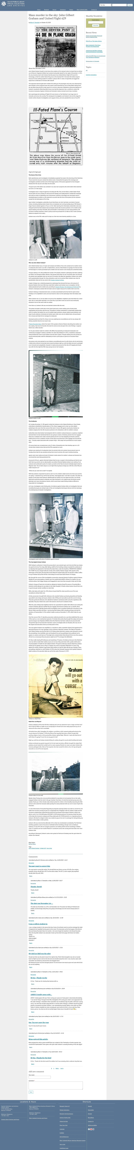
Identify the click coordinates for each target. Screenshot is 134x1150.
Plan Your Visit (63, 1125)
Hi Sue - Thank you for (39, 978)
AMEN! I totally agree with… (41, 994)
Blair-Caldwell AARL (82, 9)
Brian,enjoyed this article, (38, 1039)
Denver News (32, 844)
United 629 (43, 848)
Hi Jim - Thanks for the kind (41, 1058)
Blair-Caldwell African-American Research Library (72, 1140)
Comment (31, 1080)
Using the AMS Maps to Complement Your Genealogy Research (95, 56)
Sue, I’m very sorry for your (39, 1022)
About (38, 9)
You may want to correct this (39, 866)
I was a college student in (38, 924)
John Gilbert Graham (34, 848)
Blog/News (91, 1117)
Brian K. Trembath (34, 22)
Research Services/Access (66, 1114)
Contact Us (94, 9)
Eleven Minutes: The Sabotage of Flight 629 (67, 287)
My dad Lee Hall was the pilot (40, 953)
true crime (49, 848)
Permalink (31, 863)
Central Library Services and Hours (10, 1119)
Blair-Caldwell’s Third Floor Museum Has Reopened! (93, 45)
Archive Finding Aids (65, 1117)
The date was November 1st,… (42, 903)
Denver (54, 9)
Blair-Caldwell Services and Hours (38, 1118)
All (86, 70)
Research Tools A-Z (65, 1106)
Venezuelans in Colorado (92, 61)
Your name (31, 1075)
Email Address (95, 20)
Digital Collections (64, 1110)
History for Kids (64, 1121)
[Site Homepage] (13, 3)
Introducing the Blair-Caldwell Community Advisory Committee (94, 51)
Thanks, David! (36, 887)
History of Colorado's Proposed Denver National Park (94, 36)
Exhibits (62, 1133)
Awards (90, 1106)
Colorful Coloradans (91, 75)
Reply (30, 876)
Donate (90, 1114)
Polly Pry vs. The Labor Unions (94, 41)
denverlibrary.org (64, 1136)
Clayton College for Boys (57, 280)
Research (46, 9)
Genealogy (63, 9)
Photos (71, 9)
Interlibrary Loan (64, 1148)
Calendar (62, 1129)
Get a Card (62, 1144)
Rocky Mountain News (35, 324)
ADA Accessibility (92, 1125)
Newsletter (91, 1110)
